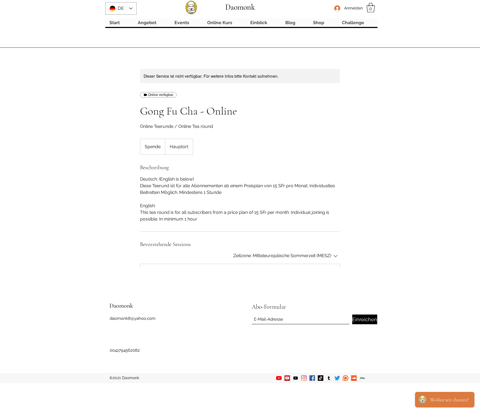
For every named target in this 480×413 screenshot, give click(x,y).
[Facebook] (312, 378)
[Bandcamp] (362, 378)
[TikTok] (320, 378)
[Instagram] (304, 378)
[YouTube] (279, 378)
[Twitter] (337, 378)
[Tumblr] (329, 378)
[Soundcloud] (354, 378)
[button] (371, 7)
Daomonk (240, 7)
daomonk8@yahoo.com (133, 318)
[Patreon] (345, 378)
